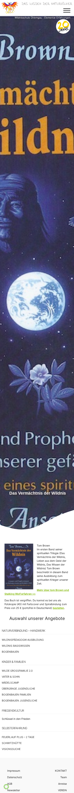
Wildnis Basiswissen (16, 645)
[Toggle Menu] (66, 10)
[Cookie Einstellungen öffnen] (6, 788)
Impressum (13, 770)
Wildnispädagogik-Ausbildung (23, 639)
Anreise (62, 783)
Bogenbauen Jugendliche (19, 700)
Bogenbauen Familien (16, 694)
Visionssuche (11, 749)
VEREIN (62, 790)
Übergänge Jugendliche (18, 688)
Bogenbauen (10, 651)
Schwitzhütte (12, 743)
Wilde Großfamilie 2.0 (17, 670)
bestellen (58, 607)
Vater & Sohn (11, 676)
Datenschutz (14, 777)
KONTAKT (61, 770)
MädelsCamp (10, 682)
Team (63, 777)
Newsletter (13, 790)
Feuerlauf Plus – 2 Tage (18, 737)
